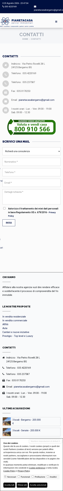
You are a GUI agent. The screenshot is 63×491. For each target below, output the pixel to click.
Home (25, 39)
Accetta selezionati (38, 485)
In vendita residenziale (14, 316)
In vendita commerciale (14, 320)
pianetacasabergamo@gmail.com (36, 99)
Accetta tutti (9, 485)
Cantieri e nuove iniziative (15, 332)
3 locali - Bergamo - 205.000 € (26, 422)
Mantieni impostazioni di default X (45, 441)
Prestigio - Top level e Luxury (17, 336)
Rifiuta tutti (22, 485)
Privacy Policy (24, 471)
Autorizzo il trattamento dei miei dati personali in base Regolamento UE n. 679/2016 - (33, 212)
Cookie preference (37, 468)
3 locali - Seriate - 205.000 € (26, 430)
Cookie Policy (9, 471)
